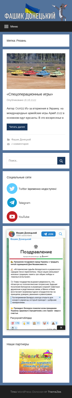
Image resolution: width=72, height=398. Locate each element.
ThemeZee (54, 391)
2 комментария (19, 143)
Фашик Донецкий (21, 139)
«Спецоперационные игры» (30, 94)
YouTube (24, 216)
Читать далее (17, 126)
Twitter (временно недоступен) (37, 189)
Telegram (24, 202)
